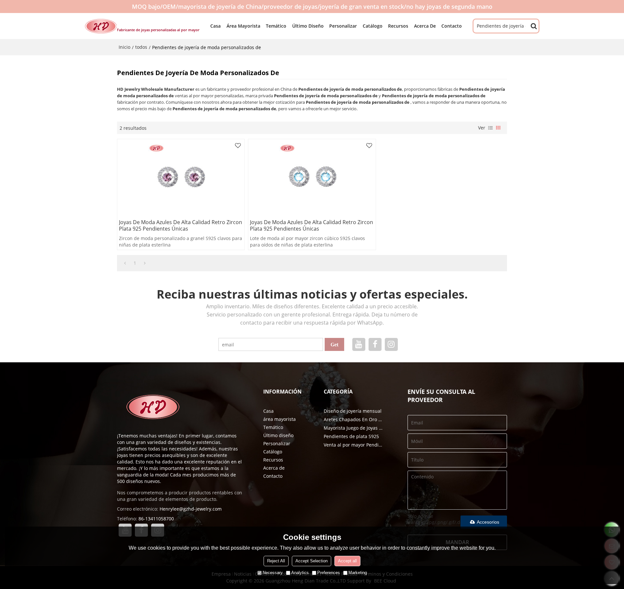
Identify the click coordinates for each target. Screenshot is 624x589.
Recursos (398, 26)
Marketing (357, 572)
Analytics (300, 572)
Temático (276, 26)
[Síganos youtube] (358, 344)
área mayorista (243, 26)
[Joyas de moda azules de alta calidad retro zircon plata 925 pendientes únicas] (181, 176)
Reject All (276, 560)
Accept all (347, 560)
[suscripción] (334, 344)
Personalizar (343, 26)
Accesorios (488, 522)
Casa (215, 26)
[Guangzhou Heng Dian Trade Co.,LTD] (100, 26)
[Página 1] (125, 263)
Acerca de (425, 26)
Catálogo (373, 26)
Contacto (451, 26)
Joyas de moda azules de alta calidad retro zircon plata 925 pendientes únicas (180, 225)
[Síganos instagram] (391, 344)
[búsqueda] (534, 26)
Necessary (273, 572)
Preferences (328, 572)
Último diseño (308, 26)
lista (490, 128)
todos (141, 47)
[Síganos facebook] (375, 344)
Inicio (124, 47)
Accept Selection (311, 560)
